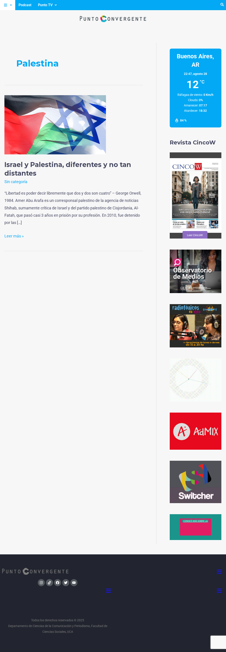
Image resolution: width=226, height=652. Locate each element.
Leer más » (14, 235)
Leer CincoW (195, 235)
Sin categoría (15, 181)
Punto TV (45, 5)
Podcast (25, 5)
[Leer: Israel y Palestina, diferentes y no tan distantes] (55, 124)
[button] (7, 5)
